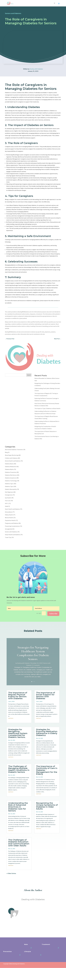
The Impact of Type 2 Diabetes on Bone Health (47, 408)
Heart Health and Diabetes (12, 509)
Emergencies (8, 495)
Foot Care (7, 500)
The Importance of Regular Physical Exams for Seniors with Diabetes (17, 695)
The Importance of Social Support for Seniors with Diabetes (45, 695)
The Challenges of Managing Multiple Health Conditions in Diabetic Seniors (18, 769)
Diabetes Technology (11, 481)
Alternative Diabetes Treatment (14, 449)
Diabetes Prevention (10, 472)
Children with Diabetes (11, 458)
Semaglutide (8, 529)
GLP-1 (6, 503)
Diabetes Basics (9, 464)
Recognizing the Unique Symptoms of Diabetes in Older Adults (47, 806)
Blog (6, 452)
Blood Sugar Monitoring (11, 455)
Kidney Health (9, 515)
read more (10, 718)
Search (29, 375)
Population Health (10, 520)
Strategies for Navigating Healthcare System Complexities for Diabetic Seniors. (33, 653)
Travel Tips (8, 537)
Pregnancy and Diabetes (11, 523)
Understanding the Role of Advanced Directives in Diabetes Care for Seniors (18, 807)
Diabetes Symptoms (10, 478)
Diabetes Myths (9, 469)
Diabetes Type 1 (9, 483)
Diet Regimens (9, 492)
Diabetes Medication (10, 466)
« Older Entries (11, 873)
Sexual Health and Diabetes (12, 534)
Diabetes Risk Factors (11, 475)
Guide (6, 506)
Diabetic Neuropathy (10, 489)
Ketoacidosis (8, 512)
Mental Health (9, 517)
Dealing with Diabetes (36, 69)
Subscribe (53, 613)
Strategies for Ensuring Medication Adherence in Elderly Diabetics (46, 732)
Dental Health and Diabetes (12, 461)
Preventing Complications (12, 526)
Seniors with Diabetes (11, 532)
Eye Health (8, 498)
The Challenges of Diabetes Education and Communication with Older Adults (18, 843)
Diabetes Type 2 (9, 486)
